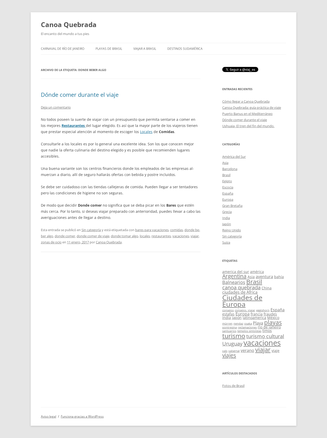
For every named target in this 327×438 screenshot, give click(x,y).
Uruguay (232, 343)
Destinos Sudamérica (185, 48)
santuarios (229, 331)
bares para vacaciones (152, 230)
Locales (146, 131)
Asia (225, 162)
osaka (248, 323)
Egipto (227, 181)
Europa (227, 199)
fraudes (270, 314)
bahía (279, 276)
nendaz (238, 323)
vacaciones (180, 236)
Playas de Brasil (109, 48)
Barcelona (229, 169)
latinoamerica (254, 317)
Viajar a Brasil (144, 48)
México (273, 317)
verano (247, 350)
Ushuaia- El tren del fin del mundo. (248, 126)
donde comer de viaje (93, 236)
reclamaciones (247, 327)
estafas (228, 314)
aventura (264, 276)
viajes (229, 355)
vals (224, 351)
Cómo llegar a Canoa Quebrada (246, 101)
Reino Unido (231, 230)
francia (257, 314)
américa (257, 271)
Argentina (234, 276)
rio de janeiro (269, 327)
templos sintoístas (249, 331)
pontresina (229, 327)
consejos (228, 310)
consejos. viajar (245, 310)
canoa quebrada (241, 287)
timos (267, 330)
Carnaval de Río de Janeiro (62, 48)
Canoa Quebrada (69, 24)
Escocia (227, 187)
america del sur (235, 271)
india (226, 317)
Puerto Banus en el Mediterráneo (247, 113)
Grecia (227, 211)
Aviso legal (48, 416)
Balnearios (233, 282)
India (226, 218)
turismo (233, 335)
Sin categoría (91, 230)
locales (145, 236)
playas (273, 322)
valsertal (234, 351)
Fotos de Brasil (233, 385)
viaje (275, 350)
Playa (258, 323)
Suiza (226, 242)
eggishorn (263, 310)
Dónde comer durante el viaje (80, 94)
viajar (195, 236)
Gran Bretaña (232, 205)
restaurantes (161, 236)
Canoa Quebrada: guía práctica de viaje (251, 107)
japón (237, 317)
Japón (226, 224)
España (227, 193)
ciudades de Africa (240, 292)
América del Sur (234, 156)
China (267, 288)
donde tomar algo (124, 236)
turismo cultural (265, 336)
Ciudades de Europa (242, 301)
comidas (176, 230)
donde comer (65, 236)
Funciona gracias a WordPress (82, 416)
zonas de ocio (51, 242)
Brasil (226, 175)
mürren (227, 323)
